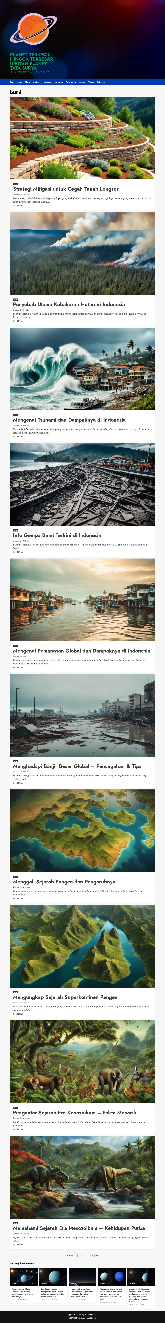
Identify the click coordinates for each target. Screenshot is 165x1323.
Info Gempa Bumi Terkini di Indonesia (57, 535)
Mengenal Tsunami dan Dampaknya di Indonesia (69, 420)
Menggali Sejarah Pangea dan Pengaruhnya (64, 881)
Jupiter (36, 82)
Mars (19, 82)
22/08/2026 (112, 1302)
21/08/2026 (141, 1305)
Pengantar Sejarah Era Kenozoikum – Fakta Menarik (74, 1112)
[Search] (153, 82)
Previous (70, 1255)
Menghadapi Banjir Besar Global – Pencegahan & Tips (77, 766)
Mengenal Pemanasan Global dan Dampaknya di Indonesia (81, 650)
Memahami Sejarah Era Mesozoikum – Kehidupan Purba (79, 1228)
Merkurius (58, 82)
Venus (91, 82)
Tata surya (71, 82)
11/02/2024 (26, 1234)
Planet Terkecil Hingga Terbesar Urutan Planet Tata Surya (31, 61)
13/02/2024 (26, 1003)
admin (17, 195)
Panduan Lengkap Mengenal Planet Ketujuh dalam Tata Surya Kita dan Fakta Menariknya (52, 1293)
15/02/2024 (26, 772)
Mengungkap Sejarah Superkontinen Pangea (65, 997)
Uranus (82, 82)
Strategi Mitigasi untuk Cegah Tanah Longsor (66, 189)
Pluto (27, 82)
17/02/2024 (26, 541)
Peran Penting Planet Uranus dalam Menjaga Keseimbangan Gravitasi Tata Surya (22, 1293)
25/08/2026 (24, 1300)
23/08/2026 (83, 1300)
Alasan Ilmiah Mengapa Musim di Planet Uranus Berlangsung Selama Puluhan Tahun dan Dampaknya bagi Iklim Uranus (139, 1295)
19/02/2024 (26, 310)
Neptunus (46, 82)
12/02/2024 (26, 1118)
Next (96, 1255)
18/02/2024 (26, 425)
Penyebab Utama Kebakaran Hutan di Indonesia (69, 304)
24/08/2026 (53, 1300)
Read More (18, 205)
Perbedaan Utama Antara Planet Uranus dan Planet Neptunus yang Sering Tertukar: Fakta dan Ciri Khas (111, 1294)
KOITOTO (91, 1317)
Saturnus (101, 82)
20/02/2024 (26, 195)
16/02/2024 (26, 656)
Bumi (12, 82)
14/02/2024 (26, 887)
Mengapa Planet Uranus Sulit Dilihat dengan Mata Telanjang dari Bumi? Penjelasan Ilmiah (82, 1293)
